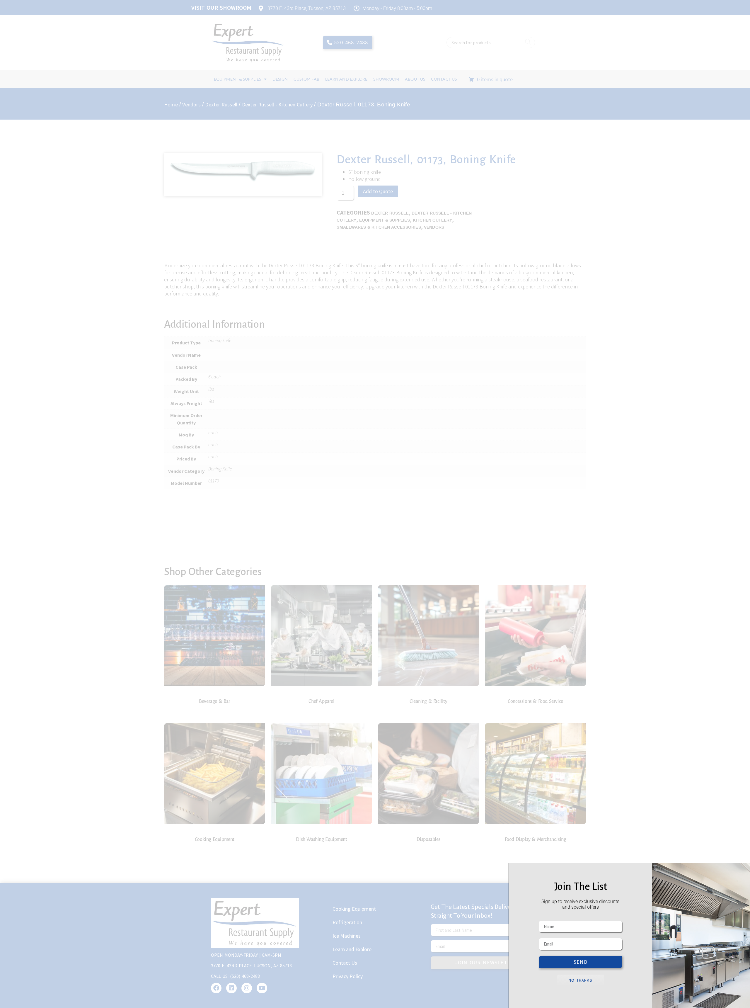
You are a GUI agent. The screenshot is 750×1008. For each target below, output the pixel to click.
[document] (375, 504)
